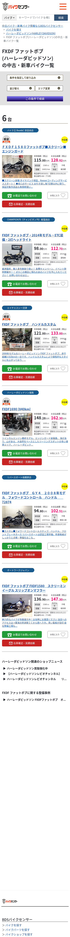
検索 (61, 18)
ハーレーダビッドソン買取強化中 (27, 668)
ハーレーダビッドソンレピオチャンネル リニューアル (37, 679)
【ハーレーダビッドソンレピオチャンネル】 (33, 674)
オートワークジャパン (18, 570)
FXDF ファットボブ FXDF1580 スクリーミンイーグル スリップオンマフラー (34, 588)
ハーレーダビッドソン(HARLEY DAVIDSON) (31, 33)
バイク (8, 18)
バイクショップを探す (19, 934)
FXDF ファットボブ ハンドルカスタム (29, 324)
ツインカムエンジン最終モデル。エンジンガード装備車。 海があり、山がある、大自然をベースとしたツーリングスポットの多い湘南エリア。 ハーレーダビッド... (35, 441)
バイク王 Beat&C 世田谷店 (20, 130)
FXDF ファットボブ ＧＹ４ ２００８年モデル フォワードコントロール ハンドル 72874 (33, 497)
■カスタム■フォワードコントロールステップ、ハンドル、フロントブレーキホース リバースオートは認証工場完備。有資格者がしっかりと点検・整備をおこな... (34, 534)
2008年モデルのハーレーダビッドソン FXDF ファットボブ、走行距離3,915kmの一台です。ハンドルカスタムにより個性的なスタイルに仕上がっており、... (35, 356)
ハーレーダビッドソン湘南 (20, 392)
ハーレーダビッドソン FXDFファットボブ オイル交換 (37, 700)
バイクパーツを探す (17, 930)
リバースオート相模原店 (19, 477)
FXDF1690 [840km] (16, 409)
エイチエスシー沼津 (17, 307)
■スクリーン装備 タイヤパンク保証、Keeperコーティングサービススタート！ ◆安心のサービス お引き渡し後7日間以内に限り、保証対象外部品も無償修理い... (34, 183)
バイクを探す (13, 29)
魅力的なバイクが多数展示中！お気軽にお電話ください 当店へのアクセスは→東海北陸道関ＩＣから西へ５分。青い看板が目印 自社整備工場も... (34, 622)
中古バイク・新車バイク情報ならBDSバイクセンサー (32, 26)
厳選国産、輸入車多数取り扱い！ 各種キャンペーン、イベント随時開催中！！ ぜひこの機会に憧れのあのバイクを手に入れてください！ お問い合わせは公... (34, 272)
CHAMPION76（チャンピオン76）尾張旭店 (28, 219)
